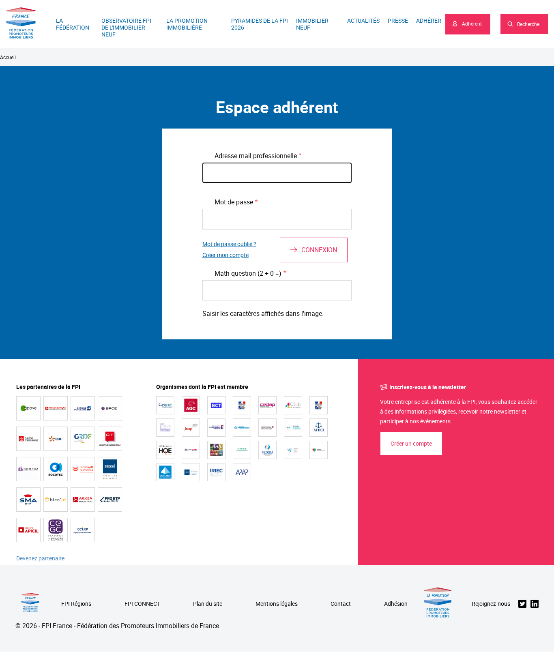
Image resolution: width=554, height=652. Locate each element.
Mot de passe (234, 201)
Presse (398, 20)
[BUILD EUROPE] (293, 427)
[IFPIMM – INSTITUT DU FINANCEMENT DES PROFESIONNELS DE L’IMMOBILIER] (318, 450)
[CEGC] (55, 530)
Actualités (363, 20)
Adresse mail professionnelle (256, 155)
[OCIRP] (83, 530)
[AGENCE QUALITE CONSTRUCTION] (191, 405)
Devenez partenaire (40, 558)
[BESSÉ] (110, 469)
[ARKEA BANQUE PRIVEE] (83, 499)
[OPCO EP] (165, 405)
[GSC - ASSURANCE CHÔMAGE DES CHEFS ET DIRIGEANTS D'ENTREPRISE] (293, 450)
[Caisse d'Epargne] (28, 439)
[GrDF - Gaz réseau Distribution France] (83, 439)
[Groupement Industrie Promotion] (110, 439)
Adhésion (396, 604)
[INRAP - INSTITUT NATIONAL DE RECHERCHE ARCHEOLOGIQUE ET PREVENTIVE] (191, 427)
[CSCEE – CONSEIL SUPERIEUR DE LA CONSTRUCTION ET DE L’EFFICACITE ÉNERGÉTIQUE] (242, 450)
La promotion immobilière (187, 24)
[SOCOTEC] (55, 469)
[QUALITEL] (267, 427)
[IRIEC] (216, 472)
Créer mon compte (225, 255)
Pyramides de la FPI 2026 (259, 24)
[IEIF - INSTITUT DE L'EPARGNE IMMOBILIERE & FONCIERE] (191, 472)
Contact (341, 604)
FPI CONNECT (142, 604)
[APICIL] (28, 530)
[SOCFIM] (28, 469)
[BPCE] (110, 408)
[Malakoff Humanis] (83, 469)
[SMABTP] (28, 499)
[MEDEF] (216, 427)
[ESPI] (165, 427)
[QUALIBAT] (165, 472)
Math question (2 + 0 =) (248, 273)
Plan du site (207, 604)
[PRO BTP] (110, 499)
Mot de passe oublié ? (229, 244)
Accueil (8, 57)
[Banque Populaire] (83, 408)
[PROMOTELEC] (242, 427)
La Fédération (72, 24)
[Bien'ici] (55, 499)
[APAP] (242, 472)
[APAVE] (28, 408)
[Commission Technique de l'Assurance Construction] (318, 405)
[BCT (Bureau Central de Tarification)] (216, 405)
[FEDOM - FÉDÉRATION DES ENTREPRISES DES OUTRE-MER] (267, 450)
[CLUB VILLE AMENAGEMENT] (293, 405)
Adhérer (428, 20)
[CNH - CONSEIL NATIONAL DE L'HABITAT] (242, 405)
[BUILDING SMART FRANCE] (191, 450)
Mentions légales (277, 604)
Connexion (319, 249)
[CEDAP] (267, 405)
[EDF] (55, 439)
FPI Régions (76, 604)
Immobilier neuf (312, 24)
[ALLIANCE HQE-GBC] (165, 450)
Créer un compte (411, 443)
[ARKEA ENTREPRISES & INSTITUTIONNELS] (55, 408)
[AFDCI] (318, 427)
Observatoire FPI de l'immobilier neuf (126, 27)
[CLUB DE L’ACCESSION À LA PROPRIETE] (216, 450)
